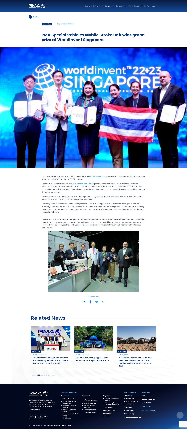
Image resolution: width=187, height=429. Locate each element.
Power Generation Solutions (89, 406)
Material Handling (90, 403)
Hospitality (107, 413)
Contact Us (145, 6)
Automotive (65, 396)
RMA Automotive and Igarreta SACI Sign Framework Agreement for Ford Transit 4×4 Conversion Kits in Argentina (50, 360)
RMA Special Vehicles (82, 183)
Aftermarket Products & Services (70, 415)
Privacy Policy (66, 425)
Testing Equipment (90, 412)
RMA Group (44, 425)
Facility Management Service (112, 399)
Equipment (86, 396)
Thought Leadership (148, 399)
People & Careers (133, 6)
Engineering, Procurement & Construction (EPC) (113, 404)
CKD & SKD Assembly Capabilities (69, 402)
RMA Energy (109, 407)
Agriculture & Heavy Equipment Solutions (91, 400)
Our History (128, 407)
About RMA (128, 396)
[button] (33, 375)
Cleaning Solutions (90, 410)
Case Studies (146, 403)
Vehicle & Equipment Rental (69, 410)
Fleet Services (67, 418)
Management (130, 404)
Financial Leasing (109, 410)
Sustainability (129, 414)
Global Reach (129, 410)
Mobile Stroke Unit (97, 176)
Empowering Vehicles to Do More (70, 406)
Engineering (107, 396)
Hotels (107, 416)
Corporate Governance (132, 417)
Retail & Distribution (69, 399)
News (143, 396)
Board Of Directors (132, 401)
